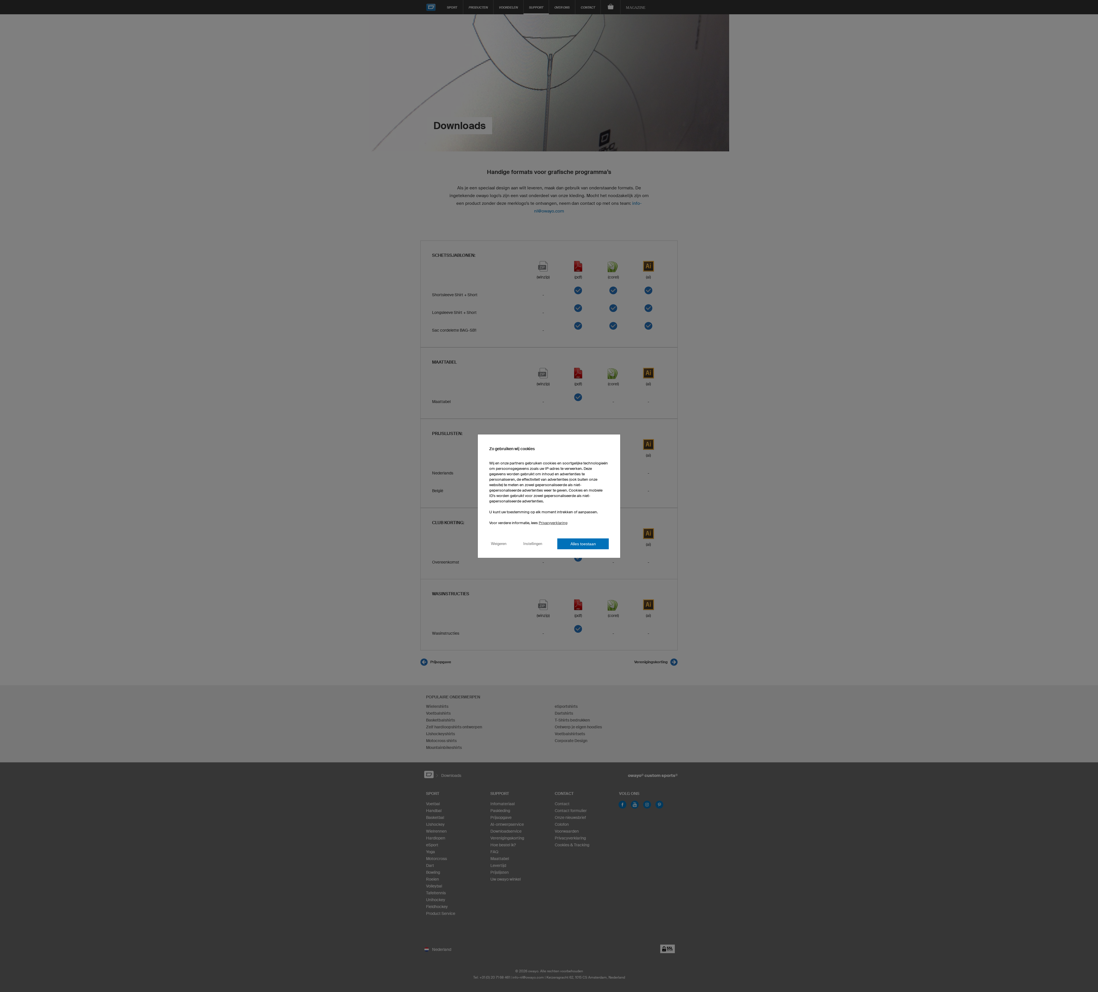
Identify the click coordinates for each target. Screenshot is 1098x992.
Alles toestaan (583, 544)
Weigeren (498, 544)
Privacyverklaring (553, 523)
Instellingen (532, 544)
